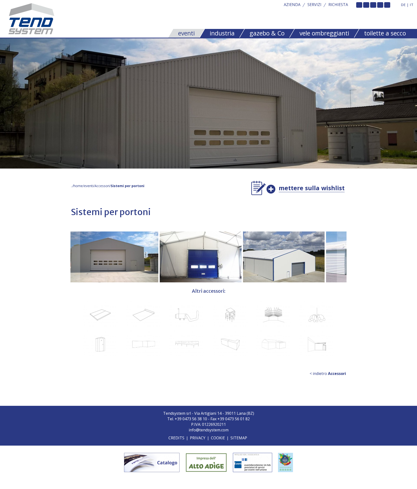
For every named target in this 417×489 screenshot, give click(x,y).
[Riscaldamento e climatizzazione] (187, 315)
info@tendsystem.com (209, 430)
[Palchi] (187, 344)
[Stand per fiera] (143, 344)
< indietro (328, 373)
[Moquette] (143, 315)
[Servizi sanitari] (100, 344)
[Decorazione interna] (273, 315)
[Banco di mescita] (230, 344)
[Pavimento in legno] (100, 315)
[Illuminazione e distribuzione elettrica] (317, 315)
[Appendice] (273, 344)
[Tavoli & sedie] (230, 315)
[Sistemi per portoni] (99, 256)
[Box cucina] (317, 344)
